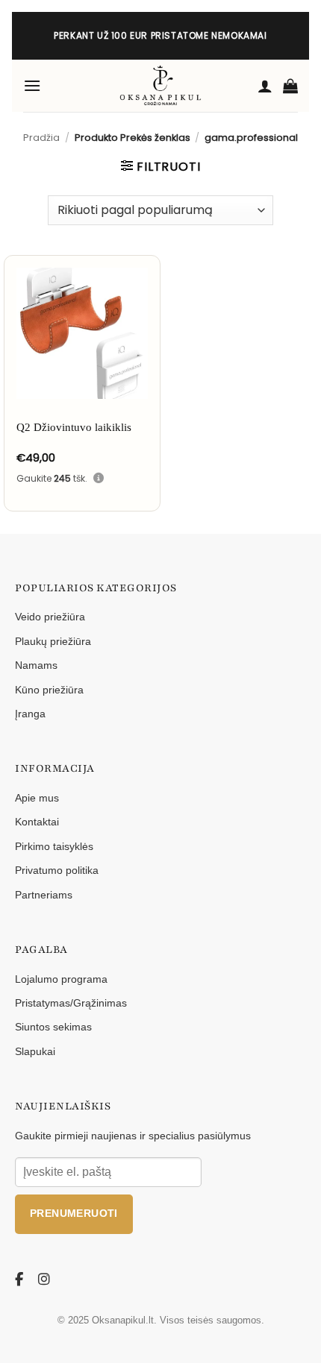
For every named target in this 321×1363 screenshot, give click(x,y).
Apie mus (37, 798)
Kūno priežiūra (49, 690)
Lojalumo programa (61, 979)
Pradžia (41, 137)
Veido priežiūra (50, 617)
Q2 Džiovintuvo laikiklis (73, 427)
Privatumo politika (57, 870)
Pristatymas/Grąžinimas (71, 1003)
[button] (32, 85)
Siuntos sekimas (53, 1027)
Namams (36, 665)
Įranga (30, 714)
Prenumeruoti (74, 1213)
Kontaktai (37, 822)
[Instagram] (45, 1280)
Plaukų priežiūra (53, 641)
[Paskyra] (265, 85)
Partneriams (43, 895)
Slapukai (35, 1051)
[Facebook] (21, 1280)
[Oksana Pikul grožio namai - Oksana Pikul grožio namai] (160, 86)
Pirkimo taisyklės (54, 846)
